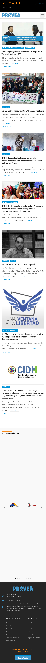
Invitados (5, 260)
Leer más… (15, 63)
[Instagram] (10, 3)
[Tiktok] (16, 3)
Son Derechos (30, 47)
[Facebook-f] (7, 3)
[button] (42, 15)
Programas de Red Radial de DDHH (13, 47)
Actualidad (6, 107)
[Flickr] (19, 3)
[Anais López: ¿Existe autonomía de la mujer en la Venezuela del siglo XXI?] (23, 33)
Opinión (13, 260)
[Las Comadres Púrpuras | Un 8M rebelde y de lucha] (23, 89)
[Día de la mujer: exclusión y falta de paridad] (23, 244)
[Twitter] (4, 3)
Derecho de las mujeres (10, 202)
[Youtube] (13, 3)
